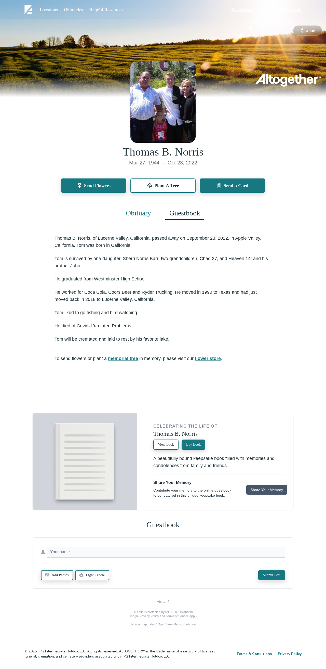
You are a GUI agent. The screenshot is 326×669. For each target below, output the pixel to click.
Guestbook (184, 213)
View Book (166, 444)
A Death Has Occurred (280, 9)
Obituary (138, 213)
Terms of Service (177, 616)
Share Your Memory (267, 490)
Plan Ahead (241, 9)
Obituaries (73, 9)
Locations (49, 9)
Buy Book (193, 444)
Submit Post (271, 575)
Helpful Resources (106, 9)
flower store (208, 358)
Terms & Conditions (254, 653)
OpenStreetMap (169, 624)
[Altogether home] (29, 9)
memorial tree (123, 358)
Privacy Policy (149, 616)
